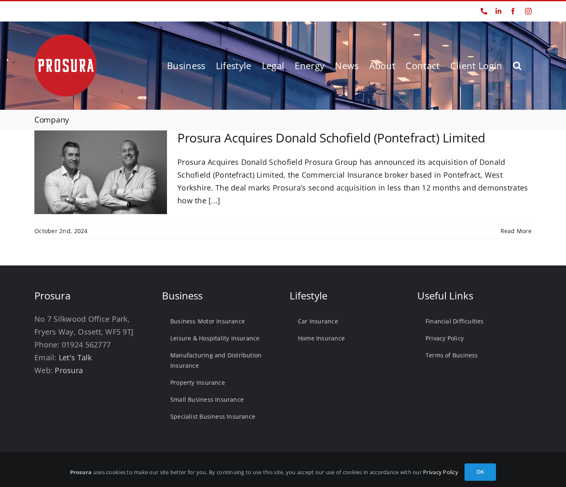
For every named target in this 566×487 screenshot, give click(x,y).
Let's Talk (75, 357)
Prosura (69, 370)
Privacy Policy (440, 472)
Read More (516, 231)
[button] (517, 65)
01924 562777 (51, 10)
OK (480, 471)
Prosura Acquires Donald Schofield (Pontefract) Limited (331, 137)
